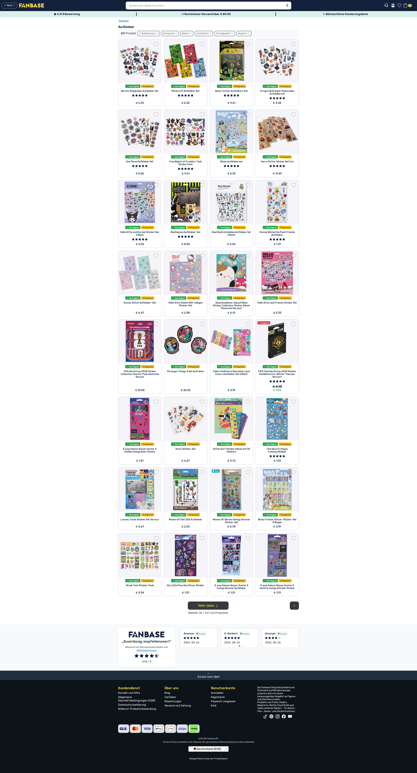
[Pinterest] (271, 716)
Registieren (218, 697)
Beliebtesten (148, 33)
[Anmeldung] (393, 5)
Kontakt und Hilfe (129, 692)
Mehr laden (206, 606)
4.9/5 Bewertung (68, 14)
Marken (186, 33)
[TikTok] (265, 716)
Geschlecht (202, 33)
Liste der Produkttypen (216, 758)
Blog (167, 692)
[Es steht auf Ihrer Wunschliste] (156, 44)
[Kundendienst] (386, 5)
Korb (213, 705)
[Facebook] (284, 716)
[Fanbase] (31, 5)
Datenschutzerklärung (132, 704)
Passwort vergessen (223, 701)
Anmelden (217, 692)
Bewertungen (173, 701)
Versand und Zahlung (178, 705)
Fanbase (124, 21)
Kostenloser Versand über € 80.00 (207, 14)
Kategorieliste (196, 758)
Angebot (243, 33)
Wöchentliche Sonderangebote (346, 14)
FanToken (170, 697)
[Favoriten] (399, 5)
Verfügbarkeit (223, 33)
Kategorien (169, 33)
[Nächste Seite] (294, 606)
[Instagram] (278, 716)
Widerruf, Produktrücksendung (137, 708)
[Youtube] (290, 716)
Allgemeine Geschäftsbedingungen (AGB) (136, 699)
